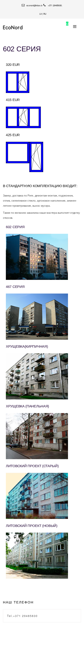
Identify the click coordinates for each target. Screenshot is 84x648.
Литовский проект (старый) (32, 466)
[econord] (13, 27)
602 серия (22, 49)
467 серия (15, 287)
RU (44, 13)
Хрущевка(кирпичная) (27, 346)
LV (40, 13)
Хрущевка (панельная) (27, 406)
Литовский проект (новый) (31, 526)
